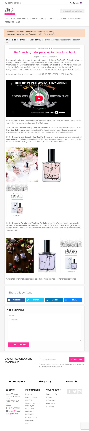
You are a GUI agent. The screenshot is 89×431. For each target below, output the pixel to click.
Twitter (74, 391)
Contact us (29, 420)
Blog (18, 22)
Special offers (75, 19)
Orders (49, 397)
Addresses (50, 403)
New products (31, 417)
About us (29, 400)
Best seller (29, 414)
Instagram (80, 391)
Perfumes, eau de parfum (49, 57)
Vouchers (50, 406)
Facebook (69, 391)
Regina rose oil (39, 19)
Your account (53, 390)
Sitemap (28, 423)
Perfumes (9, 22)
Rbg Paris (26, 19)
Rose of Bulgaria (13, 19)
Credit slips (50, 400)
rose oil (51, 19)
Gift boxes (61, 19)
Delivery (28, 394)
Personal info (51, 394)
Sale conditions (31, 397)
